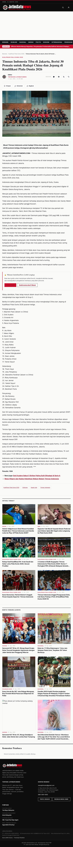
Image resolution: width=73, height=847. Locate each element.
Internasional (57, 42)
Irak (39, 526)
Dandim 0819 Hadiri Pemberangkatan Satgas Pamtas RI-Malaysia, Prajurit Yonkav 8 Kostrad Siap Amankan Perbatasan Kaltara (54, 693)
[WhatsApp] (54, 77)
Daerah (30, 42)
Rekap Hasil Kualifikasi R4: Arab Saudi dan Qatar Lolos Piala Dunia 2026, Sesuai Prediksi (17, 564)
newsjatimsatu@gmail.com (46, 785)
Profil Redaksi (45, 799)
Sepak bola (34, 487)
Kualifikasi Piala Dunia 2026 (16, 54)
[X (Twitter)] (64, 77)
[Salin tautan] (69, 77)
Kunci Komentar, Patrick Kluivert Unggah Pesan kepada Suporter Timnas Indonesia (17, 596)
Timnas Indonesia (45, 487)
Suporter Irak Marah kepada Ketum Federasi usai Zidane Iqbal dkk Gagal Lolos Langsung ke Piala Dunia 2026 (54, 531)
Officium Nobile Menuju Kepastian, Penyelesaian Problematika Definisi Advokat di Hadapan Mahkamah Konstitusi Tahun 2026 (41, 46)
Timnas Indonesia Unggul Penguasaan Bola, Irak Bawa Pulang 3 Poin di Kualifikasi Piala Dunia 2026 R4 (54, 597)
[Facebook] (59, 77)
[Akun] (69, 7)
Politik (38, 42)
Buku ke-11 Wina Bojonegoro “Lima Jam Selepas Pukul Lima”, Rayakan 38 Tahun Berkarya (52, 650)
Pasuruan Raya (7, 689)
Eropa (4, 526)
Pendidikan (68, 42)
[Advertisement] (36, 25)
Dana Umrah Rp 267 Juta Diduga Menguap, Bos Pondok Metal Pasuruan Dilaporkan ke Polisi (18, 693)
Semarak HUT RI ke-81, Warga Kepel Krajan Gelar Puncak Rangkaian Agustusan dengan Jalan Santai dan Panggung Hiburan (18, 650)
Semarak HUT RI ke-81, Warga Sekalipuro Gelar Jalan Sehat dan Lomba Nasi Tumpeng (18, 736)
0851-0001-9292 (43, 794)
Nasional (22, 42)
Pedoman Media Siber (61, 799)
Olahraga (25, 487)
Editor (10, 75)
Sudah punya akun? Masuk (27, 285)
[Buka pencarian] (63, 7)
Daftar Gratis (10, 285)
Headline (14, 42)
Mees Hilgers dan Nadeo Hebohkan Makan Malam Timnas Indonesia (32, 479)
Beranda (5, 42)
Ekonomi (46, 42)
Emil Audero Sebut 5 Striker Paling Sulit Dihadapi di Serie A (36, 476)
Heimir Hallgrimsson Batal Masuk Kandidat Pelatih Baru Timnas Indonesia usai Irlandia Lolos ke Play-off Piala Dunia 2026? (18, 531)
